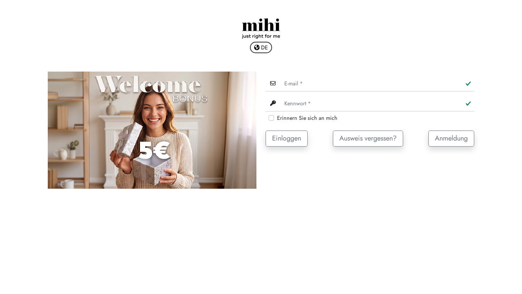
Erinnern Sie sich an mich (307, 118)
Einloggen (286, 138)
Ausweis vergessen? (368, 138)
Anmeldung (451, 138)
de (263, 47)
